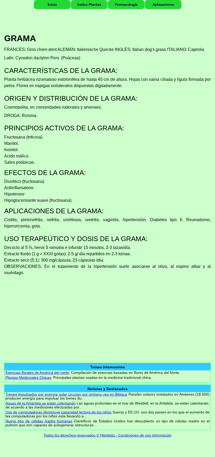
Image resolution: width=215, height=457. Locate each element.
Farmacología (126, 4)
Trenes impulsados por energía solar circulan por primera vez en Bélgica (66, 394)
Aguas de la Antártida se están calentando (41, 403)
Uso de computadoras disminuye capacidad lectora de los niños (58, 412)
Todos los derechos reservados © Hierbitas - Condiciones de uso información (107, 435)
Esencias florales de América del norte (37, 373)
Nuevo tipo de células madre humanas (39, 421)
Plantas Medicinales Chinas (28, 378)
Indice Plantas (89, 4)
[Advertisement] (109, 315)
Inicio (52, 4)
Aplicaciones (163, 4)
